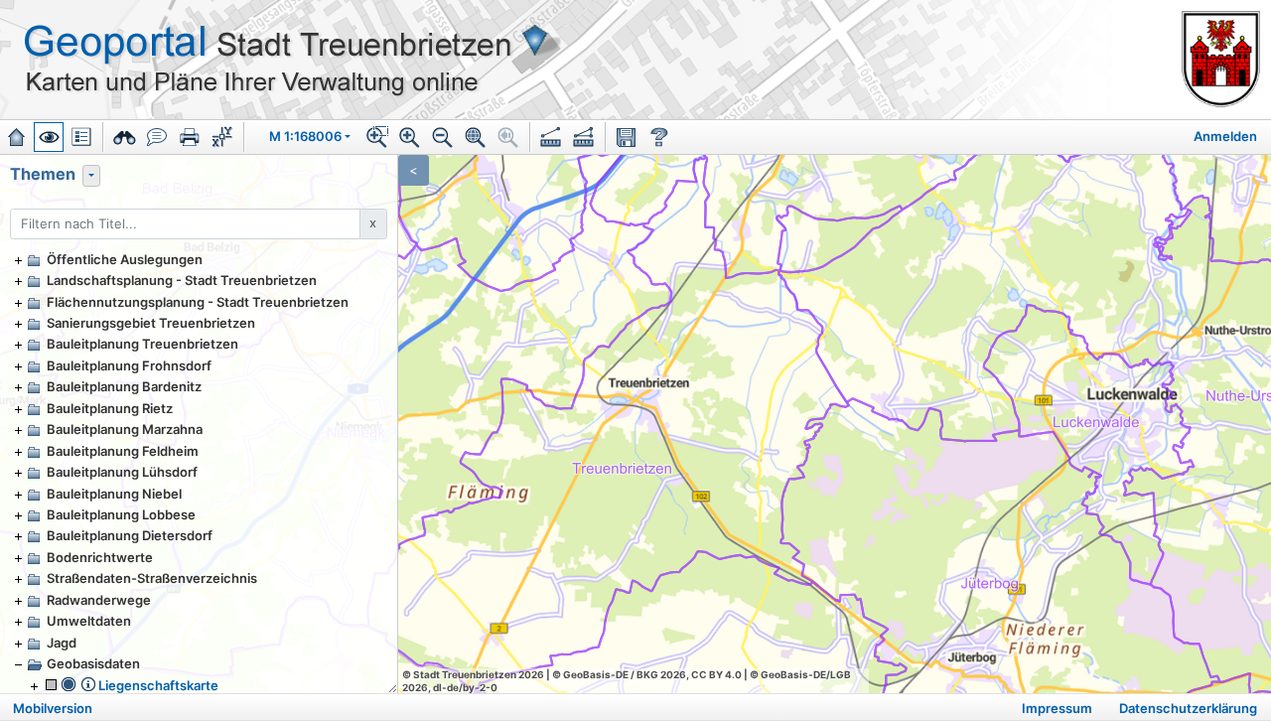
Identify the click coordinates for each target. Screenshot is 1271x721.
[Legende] (81, 137)
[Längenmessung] (551, 137)
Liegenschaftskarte (158, 685)
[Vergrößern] (410, 137)
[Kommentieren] (157, 137)
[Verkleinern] (443, 137)
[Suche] (124, 137)
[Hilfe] (659, 137)
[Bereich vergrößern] (377, 137)
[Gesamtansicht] (476, 137)
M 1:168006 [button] (305, 136)
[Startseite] (16, 137)
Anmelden (1225, 136)
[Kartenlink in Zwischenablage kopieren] (626, 137)
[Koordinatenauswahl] (222, 137)
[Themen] (49, 137)
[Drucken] (190, 137)
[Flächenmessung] (584, 137)
